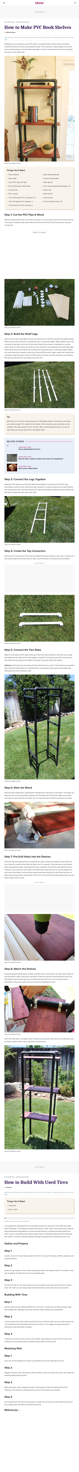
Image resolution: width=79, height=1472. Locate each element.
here (5, 39)
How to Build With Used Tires (29, 449)
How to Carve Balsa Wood (28, 468)
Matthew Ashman (10, 32)
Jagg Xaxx (9, 1187)
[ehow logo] (39, 3)
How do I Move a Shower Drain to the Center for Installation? (41, 459)
